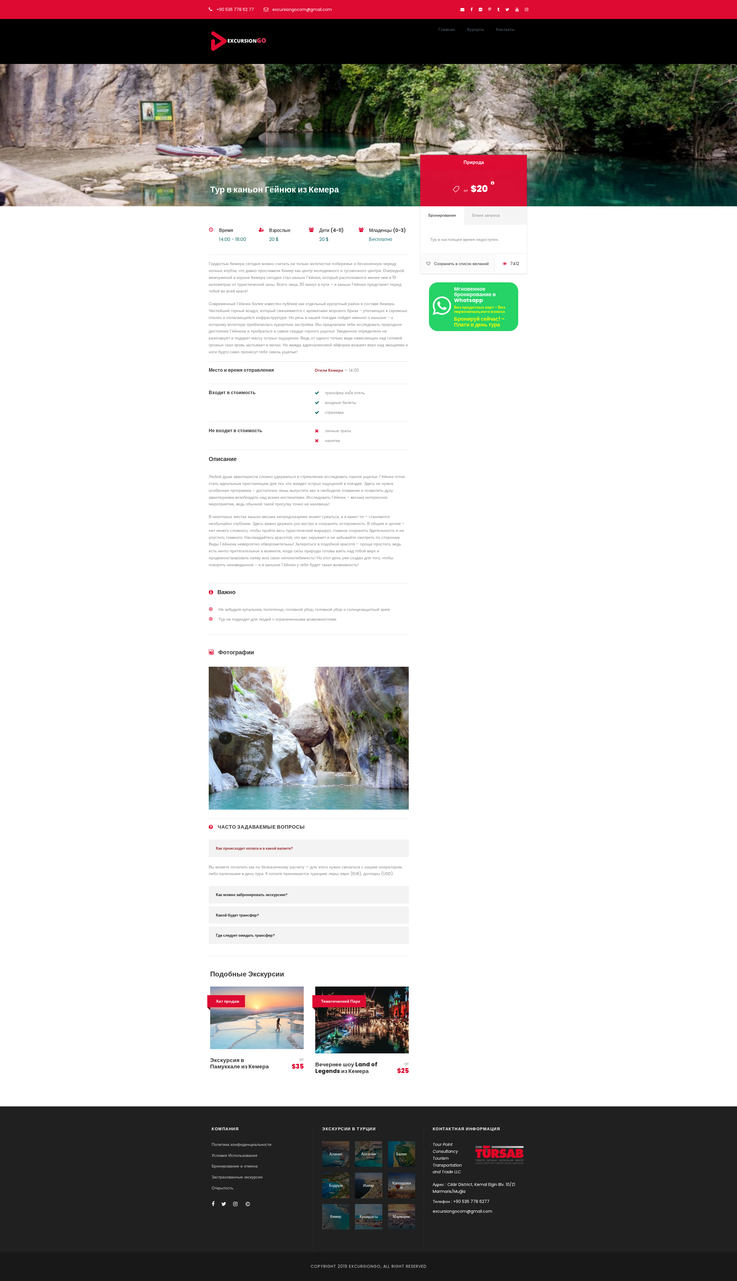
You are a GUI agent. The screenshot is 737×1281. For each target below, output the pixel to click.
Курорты (475, 29)
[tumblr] (498, 9)
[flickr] (480, 9)
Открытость (222, 1188)
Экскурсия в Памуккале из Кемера (239, 1063)
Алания (335, 1154)
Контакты (505, 29)
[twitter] (507, 9)
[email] (462, 9)
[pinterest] (489, 9)
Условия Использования (234, 1155)
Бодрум (336, 1185)
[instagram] (526, 9)
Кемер (335, 1216)
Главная (446, 29)
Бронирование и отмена (235, 1166)
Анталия (368, 1154)
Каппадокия (401, 1185)
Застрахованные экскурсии (237, 1177)
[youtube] (517, 9)
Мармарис (402, 1216)
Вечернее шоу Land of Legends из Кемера (346, 1068)
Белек (401, 1154)
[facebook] (471, 9)
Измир (368, 1185)
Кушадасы (369, 1216)
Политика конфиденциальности (241, 1144)
